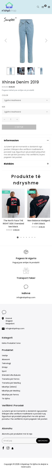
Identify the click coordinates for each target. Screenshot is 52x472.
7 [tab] (34, 237)
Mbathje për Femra (10, 394)
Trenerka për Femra (10, 379)
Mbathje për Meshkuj (11, 390)
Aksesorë (6, 359)
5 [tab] (29, 237)
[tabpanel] (13, 210)
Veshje (5, 355)
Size (3, 107)
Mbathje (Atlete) (9, 387)
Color (5, 95)
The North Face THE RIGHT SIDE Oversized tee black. (13, 223)
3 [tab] (23, 237)
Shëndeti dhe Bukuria (11, 375)
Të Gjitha (6, 398)
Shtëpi (4, 367)
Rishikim (9, 163)
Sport (4, 371)
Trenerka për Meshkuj (11, 383)
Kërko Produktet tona (11, 343)
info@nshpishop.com (15, 328)
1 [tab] (18, 237)
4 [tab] (26, 237)
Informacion (11, 140)
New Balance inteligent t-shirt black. (38, 222)
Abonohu (43, 440)
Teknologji (6, 363)
